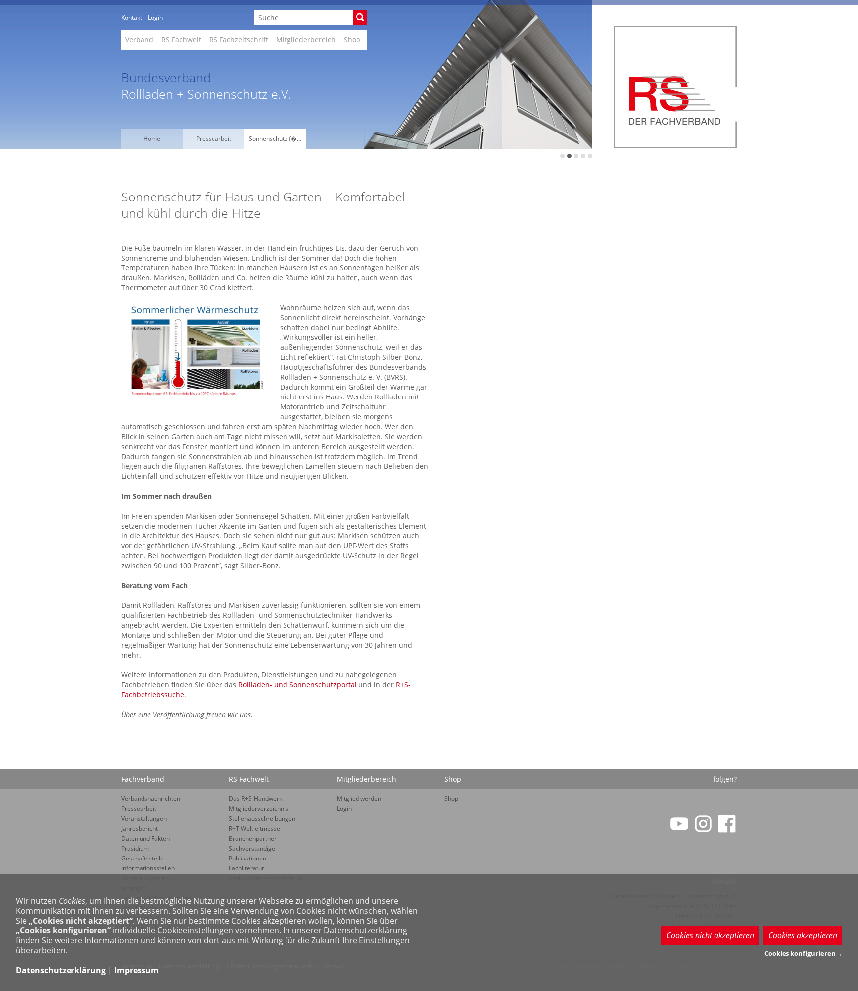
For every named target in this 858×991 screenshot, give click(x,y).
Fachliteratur (246, 868)
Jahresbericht (139, 828)
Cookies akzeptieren (802, 935)
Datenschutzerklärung (61, 970)
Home (151, 138)
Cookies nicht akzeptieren (710, 935)
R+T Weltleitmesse (254, 828)
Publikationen (247, 858)
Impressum (136, 970)
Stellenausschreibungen (262, 818)
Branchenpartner (253, 838)
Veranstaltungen (144, 818)
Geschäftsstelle (142, 858)
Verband (139, 39)
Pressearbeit (213, 138)
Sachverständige (252, 848)
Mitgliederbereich (306, 39)
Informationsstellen (148, 868)
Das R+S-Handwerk (255, 798)
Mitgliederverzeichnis (258, 808)
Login (155, 17)
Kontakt (131, 17)
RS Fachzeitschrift (238, 39)
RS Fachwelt (181, 39)
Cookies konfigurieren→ (803, 953)
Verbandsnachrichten (150, 798)
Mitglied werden (359, 798)
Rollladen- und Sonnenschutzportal (297, 684)
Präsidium (135, 848)
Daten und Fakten (145, 838)
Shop (352, 39)
